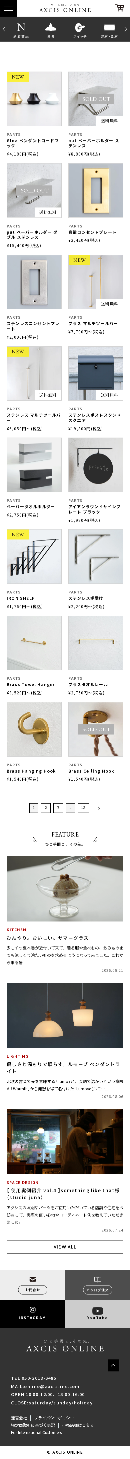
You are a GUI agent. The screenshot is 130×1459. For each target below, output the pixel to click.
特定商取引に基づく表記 (33, 1425)
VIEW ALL (65, 1247)
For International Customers (36, 1432)
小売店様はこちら (78, 1425)
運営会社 (19, 1418)
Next (126, 29)
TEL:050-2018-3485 (33, 1378)
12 (83, 807)
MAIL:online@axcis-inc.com (45, 1386)
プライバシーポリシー (54, 1418)
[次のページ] (98, 808)
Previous (3, 29)
